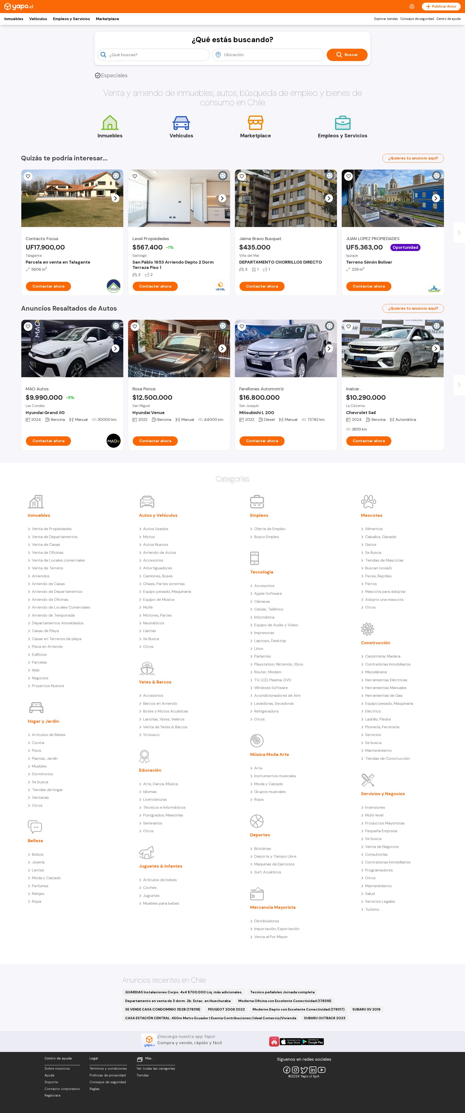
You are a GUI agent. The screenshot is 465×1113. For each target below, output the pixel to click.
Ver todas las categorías (156, 1068)
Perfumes (40, 885)
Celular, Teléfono (269, 609)
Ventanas (40, 797)
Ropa (36, 901)
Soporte (51, 1082)
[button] (115, 198)
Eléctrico (373, 711)
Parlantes (262, 656)
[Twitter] (304, 1070)
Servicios (373, 734)
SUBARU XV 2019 (366, 1009)
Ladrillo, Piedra (378, 719)
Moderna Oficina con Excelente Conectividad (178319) (284, 1001)
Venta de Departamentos (55, 536)
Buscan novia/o (378, 568)
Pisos (36, 750)
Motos (149, 536)
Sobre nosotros (57, 1068)
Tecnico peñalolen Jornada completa (282, 992)
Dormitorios (42, 773)
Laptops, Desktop (270, 640)
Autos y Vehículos (158, 515)
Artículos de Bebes (48, 734)
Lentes (38, 870)
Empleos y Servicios (71, 18)
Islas (35, 670)
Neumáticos (153, 623)
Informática (264, 617)
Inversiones (375, 807)
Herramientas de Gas (384, 695)
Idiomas (150, 791)
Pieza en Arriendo (47, 646)
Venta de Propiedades (52, 528)
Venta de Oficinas (47, 552)
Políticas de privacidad (108, 1075)
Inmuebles (13, 18)
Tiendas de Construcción (387, 758)
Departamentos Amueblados (58, 623)
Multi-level (374, 815)
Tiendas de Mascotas (384, 560)
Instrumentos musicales (275, 775)
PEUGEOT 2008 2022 (226, 1009)
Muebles (39, 766)
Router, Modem (267, 671)
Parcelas (39, 662)
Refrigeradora (266, 711)
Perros (371, 583)
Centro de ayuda (448, 19)
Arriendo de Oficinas (50, 599)
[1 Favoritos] (135, 176)
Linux (258, 648)
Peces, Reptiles (378, 576)
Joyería (38, 862)
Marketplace (107, 18)
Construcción (375, 643)
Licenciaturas (155, 799)
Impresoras (264, 632)
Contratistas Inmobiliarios (388, 664)
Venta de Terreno (47, 568)
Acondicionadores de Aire (277, 695)
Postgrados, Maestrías (163, 815)
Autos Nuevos (155, 544)
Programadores (379, 870)
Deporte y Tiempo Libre (275, 856)
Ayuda (49, 1075)
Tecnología (261, 572)
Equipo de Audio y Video (276, 624)
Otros (37, 805)
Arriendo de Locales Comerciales (61, 607)
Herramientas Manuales (386, 687)
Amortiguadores (157, 568)
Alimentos (374, 528)
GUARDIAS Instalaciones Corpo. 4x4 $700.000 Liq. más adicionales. (183, 992)
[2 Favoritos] (28, 176)
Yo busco (151, 734)
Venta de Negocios (382, 846)
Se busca (40, 781)
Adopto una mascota (384, 599)
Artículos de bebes (160, 879)
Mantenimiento (378, 750)
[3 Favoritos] (28, 326)
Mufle (148, 607)
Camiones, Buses (158, 576)
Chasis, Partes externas (164, 583)
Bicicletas (262, 848)
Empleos (259, 515)
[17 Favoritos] (241, 176)
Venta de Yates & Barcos (165, 726)
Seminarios (152, 823)
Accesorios (153, 560)
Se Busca (151, 638)
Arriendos (40, 576)
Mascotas (371, 515)
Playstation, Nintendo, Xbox (278, 664)
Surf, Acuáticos (267, 872)
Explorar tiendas (386, 19)
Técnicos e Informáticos (164, 807)
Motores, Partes (157, 615)
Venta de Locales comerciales (58, 560)
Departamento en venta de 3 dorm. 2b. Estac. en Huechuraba (178, 1001)
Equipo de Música (158, 599)
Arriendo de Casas (48, 583)
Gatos (370, 544)
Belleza (35, 841)
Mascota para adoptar (385, 591)
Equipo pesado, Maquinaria (167, 591)
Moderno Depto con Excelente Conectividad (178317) (299, 1009)
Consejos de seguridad (417, 19)
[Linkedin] (313, 1070)
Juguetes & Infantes (160, 866)
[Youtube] (321, 1070)
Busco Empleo (266, 536)
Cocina (38, 742)
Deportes (260, 835)
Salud (370, 893)
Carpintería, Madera (382, 656)
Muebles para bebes (161, 903)
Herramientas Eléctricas (386, 679)
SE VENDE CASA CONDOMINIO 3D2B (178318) (162, 1009)
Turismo (372, 909)
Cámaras (262, 601)
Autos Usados (155, 528)
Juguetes (151, 895)
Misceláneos (376, 671)
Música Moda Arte (269, 754)
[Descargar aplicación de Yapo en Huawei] (274, 1041)
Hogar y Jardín (43, 721)
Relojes (38, 893)
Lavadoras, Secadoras (274, 703)
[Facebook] (286, 1070)
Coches (150, 887)
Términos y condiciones (108, 1068)
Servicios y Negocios (383, 794)
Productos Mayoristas (385, 823)
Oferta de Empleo (270, 528)
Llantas (149, 630)
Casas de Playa (45, 630)
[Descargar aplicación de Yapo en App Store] (291, 1041)
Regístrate (53, 1095)
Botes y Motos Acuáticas (165, 711)
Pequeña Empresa (381, 830)
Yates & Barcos (155, 682)
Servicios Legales (380, 901)
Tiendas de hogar (47, 789)
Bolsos (38, 854)
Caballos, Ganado (380, 536)
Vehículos (38, 18)
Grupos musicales (270, 791)
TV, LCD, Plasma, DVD (272, 679)
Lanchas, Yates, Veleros (164, 719)
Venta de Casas (46, 544)
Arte (258, 768)
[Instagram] (295, 1070)
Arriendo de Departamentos (57, 591)
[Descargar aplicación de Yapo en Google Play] (313, 1041)
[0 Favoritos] (348, 176)
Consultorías (376, 854)
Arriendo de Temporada (53, 615)
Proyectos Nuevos (48, 685)
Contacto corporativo (62, 1089)
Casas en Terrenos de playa (56, 638)
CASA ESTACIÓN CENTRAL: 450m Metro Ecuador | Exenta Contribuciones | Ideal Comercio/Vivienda (210, 1018)
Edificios (39, 654)
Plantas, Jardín (45, 758)
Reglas (95, 1089)
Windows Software (271, 687)
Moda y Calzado (46, 877)
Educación (150, 770)
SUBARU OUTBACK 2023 (324, 1018)
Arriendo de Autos (159, 552)
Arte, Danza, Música (160, 783)
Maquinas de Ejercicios (274, 864)
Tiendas (143, 1075)
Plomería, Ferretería (382, 726)
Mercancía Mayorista (273, 907)
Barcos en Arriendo (160, 703)
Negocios (40, 678)
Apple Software (268, 593)
